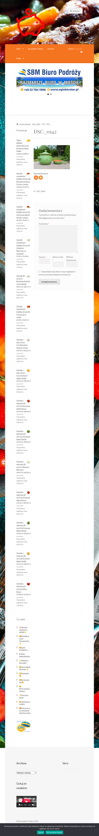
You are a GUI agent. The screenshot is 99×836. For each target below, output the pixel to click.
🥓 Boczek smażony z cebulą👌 (23, 629)
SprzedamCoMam (35, 49)
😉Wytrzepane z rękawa (24, 688)
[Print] (36, 177)
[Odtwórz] (19, 805)
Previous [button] (19, 78)
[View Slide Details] (49, 79)
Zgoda (40, 832)
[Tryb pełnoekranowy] (35, 805)
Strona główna (24, 124)
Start (18, 49)
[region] (49, 79)
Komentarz (44, 224)
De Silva (50, 49)
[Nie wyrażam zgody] (96, 829)
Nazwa (42, 257)
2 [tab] (51, 94)
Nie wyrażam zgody (54, 832)
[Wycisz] (33, 805)
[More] (41, 177)
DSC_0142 (36, 124)
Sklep (18, 58)
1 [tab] (48, 94)
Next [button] (79, 78)
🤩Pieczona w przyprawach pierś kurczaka (25, 710)
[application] (26, 801)
